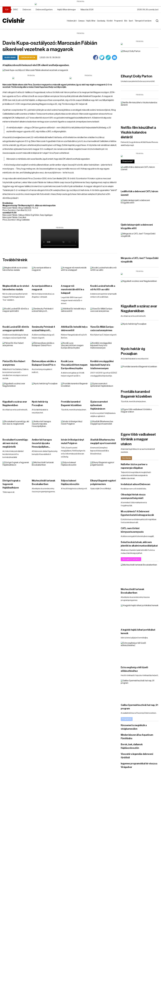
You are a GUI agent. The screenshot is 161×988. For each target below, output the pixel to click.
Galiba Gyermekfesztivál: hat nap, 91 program (139, 707)
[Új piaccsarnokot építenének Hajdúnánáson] (103, 390)
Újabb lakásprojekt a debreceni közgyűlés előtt (137, 226)
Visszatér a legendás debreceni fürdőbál (137, 756)
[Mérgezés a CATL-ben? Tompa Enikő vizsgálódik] (139, 243)
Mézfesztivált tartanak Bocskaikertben (43, 482)
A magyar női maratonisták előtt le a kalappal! (72, 289)
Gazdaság (101, 21)
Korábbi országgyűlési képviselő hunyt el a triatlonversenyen (102, 365)
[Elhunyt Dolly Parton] (139, 60)
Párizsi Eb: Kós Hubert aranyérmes (14, 363)
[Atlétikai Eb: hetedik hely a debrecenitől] (74, 315)
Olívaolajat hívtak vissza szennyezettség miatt (133, 496)
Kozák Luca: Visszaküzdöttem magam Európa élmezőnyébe (74, 365)
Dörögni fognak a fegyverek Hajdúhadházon (11, 484)
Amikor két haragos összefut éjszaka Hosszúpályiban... (42, 443)
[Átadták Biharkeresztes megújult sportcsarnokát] (103, 427)
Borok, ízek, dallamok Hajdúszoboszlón (132, 746)
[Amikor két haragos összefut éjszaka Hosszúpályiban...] (45, 427)
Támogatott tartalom (140, 23)
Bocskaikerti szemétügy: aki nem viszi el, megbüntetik (15, 443)
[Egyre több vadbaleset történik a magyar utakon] (139, 419)
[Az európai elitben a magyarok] (45, 274)
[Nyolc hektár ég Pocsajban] (45, 390)
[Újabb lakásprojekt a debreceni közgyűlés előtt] (139, 210)
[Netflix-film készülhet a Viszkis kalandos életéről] (139, 112)
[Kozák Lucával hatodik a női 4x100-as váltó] (103, 274)
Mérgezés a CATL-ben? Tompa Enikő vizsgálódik (139, 260)
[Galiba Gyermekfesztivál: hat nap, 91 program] (139, 690)
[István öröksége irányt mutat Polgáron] (74, 427)
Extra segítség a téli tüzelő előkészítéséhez (134, 669)
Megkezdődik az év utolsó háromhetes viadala (16, 288)
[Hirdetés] (80, 4)
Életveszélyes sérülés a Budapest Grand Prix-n (44, 363)
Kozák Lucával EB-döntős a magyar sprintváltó (16, 329)
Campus (82, 21)
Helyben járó (70, 23)
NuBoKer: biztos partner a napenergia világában (134, 466)
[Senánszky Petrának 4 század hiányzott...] (45, 315)
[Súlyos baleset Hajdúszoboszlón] (74, 469)
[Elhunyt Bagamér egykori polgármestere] (103, 469)
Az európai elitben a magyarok (42, 288)
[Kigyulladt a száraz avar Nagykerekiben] (16, 390)
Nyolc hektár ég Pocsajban (40, 403)
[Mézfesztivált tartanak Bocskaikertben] (45, 469)
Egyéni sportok (28, 57)
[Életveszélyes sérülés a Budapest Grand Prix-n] (45, 349)
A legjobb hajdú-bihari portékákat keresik (138, 631)
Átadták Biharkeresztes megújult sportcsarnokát (103, 441)
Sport (131, 21)
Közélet (110, 21)
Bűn (126, 21)
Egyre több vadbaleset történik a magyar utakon (138, 439)
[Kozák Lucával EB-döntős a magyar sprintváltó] (16, 315)
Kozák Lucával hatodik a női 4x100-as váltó (102, 288)
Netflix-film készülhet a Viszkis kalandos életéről (138, 132)
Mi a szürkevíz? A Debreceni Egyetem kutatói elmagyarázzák (137, 513)
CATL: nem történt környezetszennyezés (132, 530)
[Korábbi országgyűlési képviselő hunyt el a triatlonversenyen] (103, 349)
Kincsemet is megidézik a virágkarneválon (134, 727)
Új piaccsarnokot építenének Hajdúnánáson (99, 405)
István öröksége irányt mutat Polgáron (72, 441)
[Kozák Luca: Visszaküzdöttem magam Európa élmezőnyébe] (74, 349)
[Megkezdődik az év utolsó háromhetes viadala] (16, 274)
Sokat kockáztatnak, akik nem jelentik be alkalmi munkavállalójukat (139, 544)
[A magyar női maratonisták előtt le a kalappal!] (74, 274)
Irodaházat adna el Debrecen (135, 484)
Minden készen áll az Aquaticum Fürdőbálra (137, 737)
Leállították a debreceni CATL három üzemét (139, 193)
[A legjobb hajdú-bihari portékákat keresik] (139, 615)
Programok (119, 21)
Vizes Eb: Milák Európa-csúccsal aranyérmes (102, 329)
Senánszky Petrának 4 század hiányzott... (43, 329)
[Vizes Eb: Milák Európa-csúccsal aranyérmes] (103, 315)
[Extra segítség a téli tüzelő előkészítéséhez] (139, 652)
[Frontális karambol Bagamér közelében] (74, 390)
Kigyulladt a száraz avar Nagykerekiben (15, 403)
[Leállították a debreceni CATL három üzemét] (139, 176)
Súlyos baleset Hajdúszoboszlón (70, 482)
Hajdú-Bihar (89, 23)
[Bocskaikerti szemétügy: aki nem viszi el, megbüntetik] (16, 427)
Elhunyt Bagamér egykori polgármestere (103, 482)
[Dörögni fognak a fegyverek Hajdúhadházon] (16, 469)
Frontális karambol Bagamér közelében (71, 403)
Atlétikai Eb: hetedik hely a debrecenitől (74, 329)
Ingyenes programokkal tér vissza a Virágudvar (139, 765)
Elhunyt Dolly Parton (136, 76)
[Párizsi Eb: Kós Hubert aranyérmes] (16, 349)
